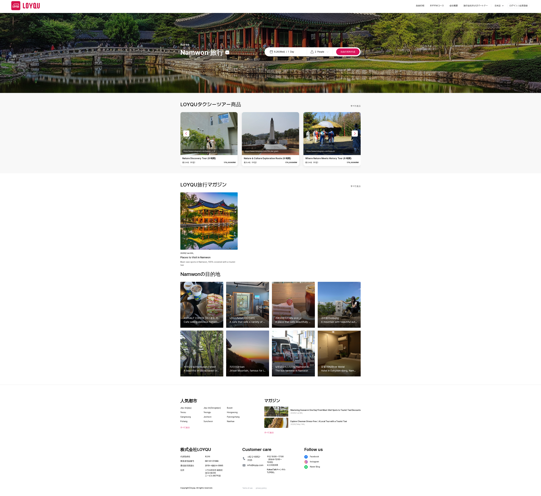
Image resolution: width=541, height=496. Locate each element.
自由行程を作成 (348, 52)
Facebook (314, 456)
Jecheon (207, 417)
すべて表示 (356, 106)
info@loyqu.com (255, 465)
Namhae (230, 421)
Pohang (183, 421)
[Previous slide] (186, 133)
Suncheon (208, 421)
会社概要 (453, 5)
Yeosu (183, 412)
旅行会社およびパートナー (476, 5)
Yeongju (207, 412)
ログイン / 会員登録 (518, 5)
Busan (230, 408)
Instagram (314, 462)
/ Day (284, 51)
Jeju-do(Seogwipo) (212, 408)
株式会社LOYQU (195, 449)
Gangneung (185, 417)
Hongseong (232, 412)
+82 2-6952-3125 (254, 458)
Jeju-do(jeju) (185, 408)
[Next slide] (355, 133)
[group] (209, 139)
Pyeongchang (233, 417)
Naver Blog (315, 467)
